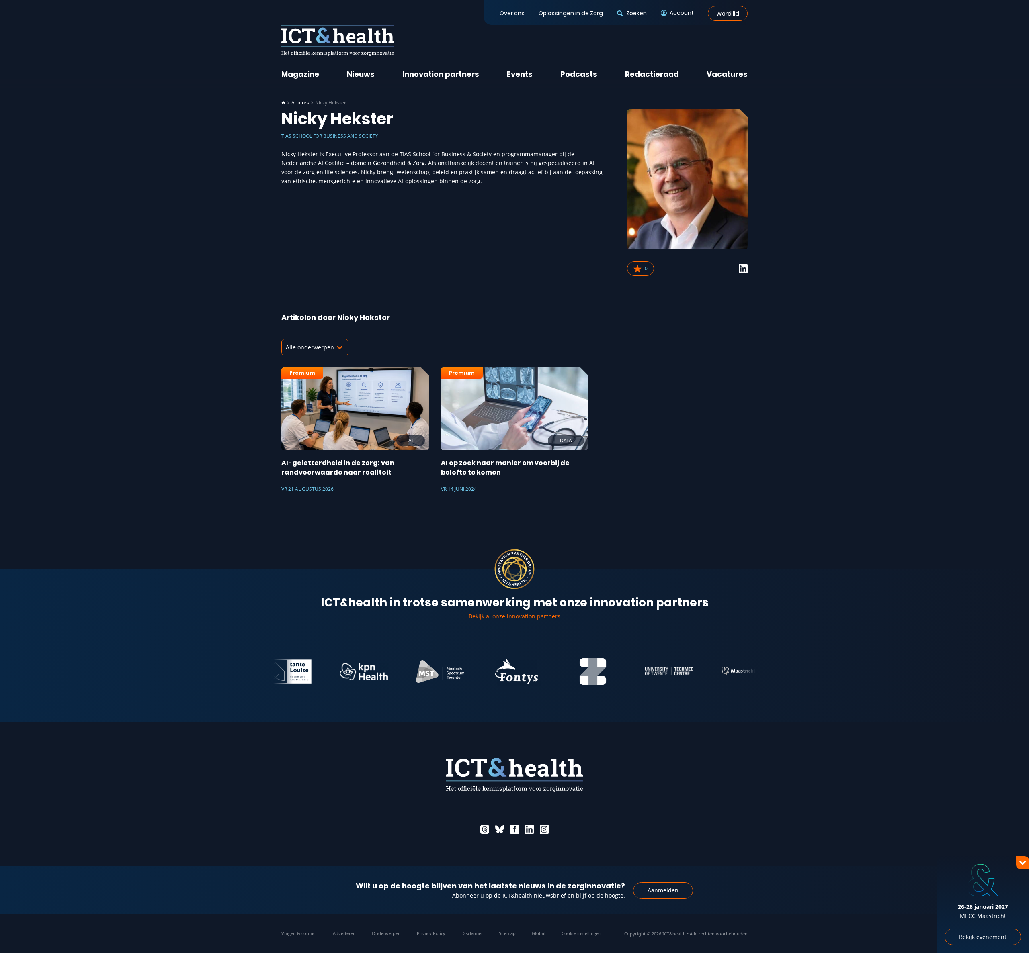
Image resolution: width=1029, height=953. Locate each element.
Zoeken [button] (636, 13)
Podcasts (578, 74)
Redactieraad (652, 74)
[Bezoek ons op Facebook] (514, 829)
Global (538, 933)
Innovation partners (440, 74)
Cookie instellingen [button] (581, 933)
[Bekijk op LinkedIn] (743, 268)
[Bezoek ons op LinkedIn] (529, 829)
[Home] (283, 103)
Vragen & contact (299, 933)
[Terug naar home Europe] (337, 40)
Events (520, 74)
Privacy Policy (431, 933)
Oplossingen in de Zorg (571, 13)
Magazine (300, 74)
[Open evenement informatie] (1009, 933)
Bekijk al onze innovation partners (514, 616)
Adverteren (344, 933)
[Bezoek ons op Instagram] (544, 829)
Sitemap (507, 933)
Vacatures (727, 74)
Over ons (512, 13)
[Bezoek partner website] (340, 671)
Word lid (727, 13)
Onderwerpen (386, 933)
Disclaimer (472, 933)
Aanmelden (663, 890)
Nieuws (361, 74)
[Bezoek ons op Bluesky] (499, 829)
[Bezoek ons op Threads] (484, 829)
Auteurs (300, 102)
